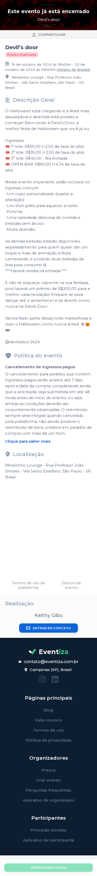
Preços (48, 770)
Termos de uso (48, 730)
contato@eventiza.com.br (51, 661)
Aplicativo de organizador (48, 800)
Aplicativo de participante (48, 840)
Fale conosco (48, 720)
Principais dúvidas (48, 830)
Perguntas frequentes (48, 790)
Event (54, 651)
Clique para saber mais (27, 441)
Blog (49, 710)
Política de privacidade (49, 740)
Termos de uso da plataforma (28, 585)
